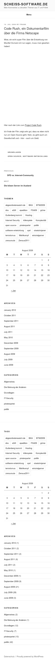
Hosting (28, 215)
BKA (31, 205)
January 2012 (10, 310)
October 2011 (10, 315)
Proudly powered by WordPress (30, 656)
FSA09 (34, 210)
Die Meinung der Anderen (15, 387)
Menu (29, 14)
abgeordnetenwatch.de (15, 205)
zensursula (10, 240)
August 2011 (9, 326)
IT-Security (8, 398)
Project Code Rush (33, 125)
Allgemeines (9, 381)
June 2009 (8, 364)
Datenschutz (9, 656)
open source (14, 156)
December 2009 (11, 342)
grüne (42, 210)
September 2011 (11, 320)
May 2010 (8, 337)
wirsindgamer (38, 235)
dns (7, 210)
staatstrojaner (40, 230)
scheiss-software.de (26, 4)
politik (36, 225)
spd (28, 230)
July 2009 (8, 359)
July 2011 (8, 331)
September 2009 (11, 348)
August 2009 (9, 353)
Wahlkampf (24, 235)
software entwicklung (35, 156)
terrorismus (10, 235)
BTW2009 (40, 205)
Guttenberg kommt (13, 215)
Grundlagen (14, 152)
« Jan (13, 290)
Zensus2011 (24, 240)
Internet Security (12, 220)
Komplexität (41, 220)
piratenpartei (25, 225)
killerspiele (27, 220)
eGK (14, 210)
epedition (23, 210)
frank (23, 24)
